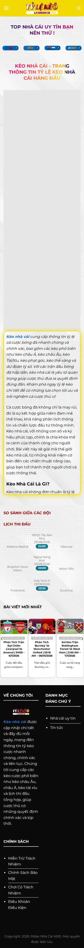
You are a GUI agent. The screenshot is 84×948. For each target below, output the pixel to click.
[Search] (78, 8)
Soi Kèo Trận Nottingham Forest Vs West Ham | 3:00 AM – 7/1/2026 (70, 648)
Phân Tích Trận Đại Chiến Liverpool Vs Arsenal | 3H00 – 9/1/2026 (14, 648)
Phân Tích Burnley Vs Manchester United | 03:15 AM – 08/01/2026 (42, 648)
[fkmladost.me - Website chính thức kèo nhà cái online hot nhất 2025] (42, 8)
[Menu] (6, 8)
